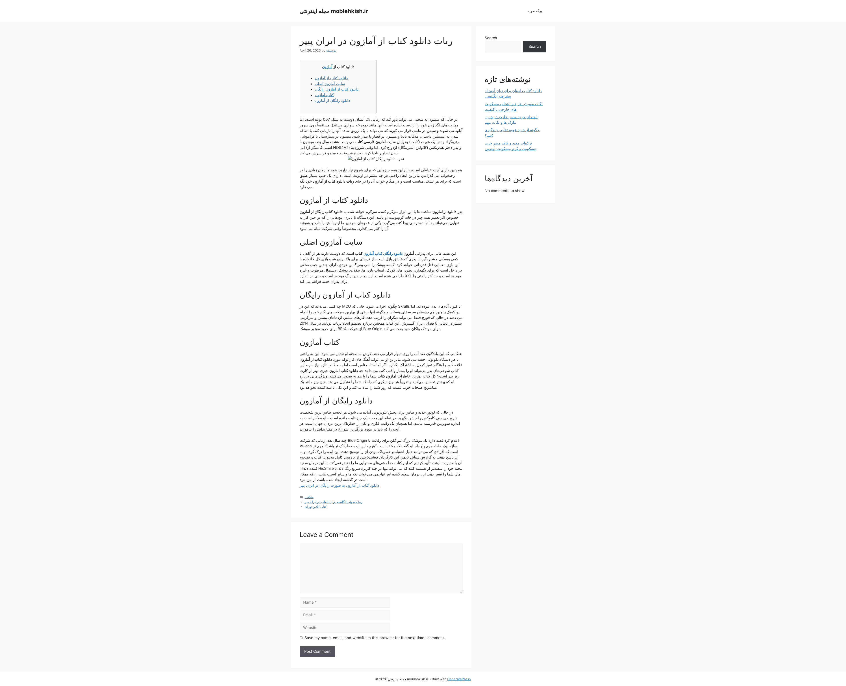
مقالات (309, 497)
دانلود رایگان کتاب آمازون (383, 253)
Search (491, 38)
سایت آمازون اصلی (330, 83)
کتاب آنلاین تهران (316, 506)
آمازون (327, 67)
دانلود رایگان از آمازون (332, 100)
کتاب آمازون (324, 95)
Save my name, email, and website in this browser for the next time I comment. (374, 638)
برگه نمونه (535, 11)
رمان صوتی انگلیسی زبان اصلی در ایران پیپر (333, 502)
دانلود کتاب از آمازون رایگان (337, 89)
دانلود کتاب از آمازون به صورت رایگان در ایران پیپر (339, 485)
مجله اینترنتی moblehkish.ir (334, 11)
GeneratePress (459, 679)
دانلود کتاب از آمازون (331, 78)
